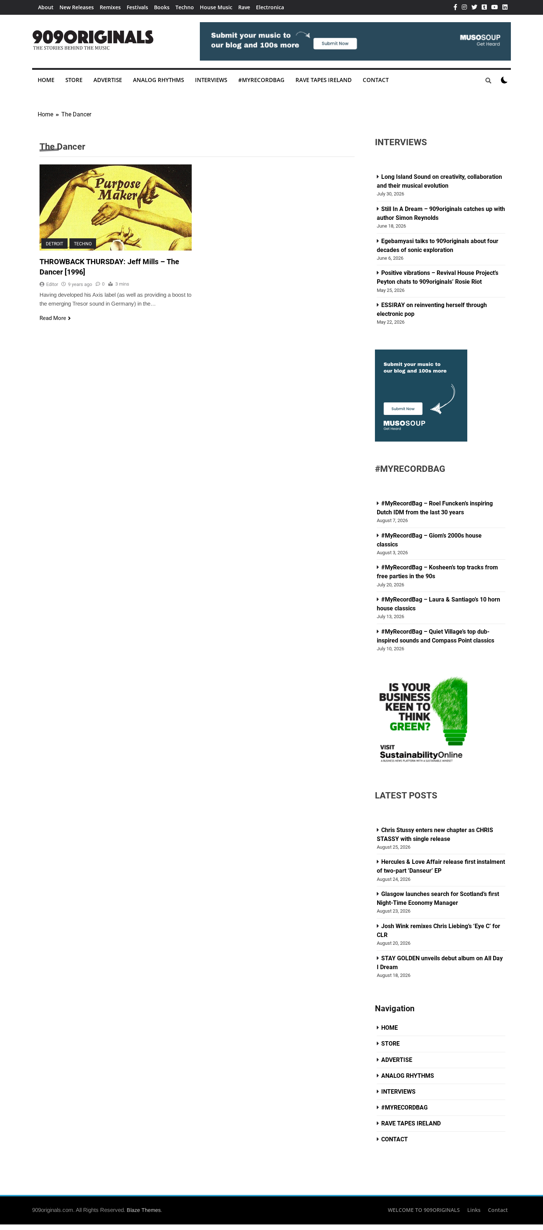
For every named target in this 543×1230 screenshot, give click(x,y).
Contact (498, 1209)
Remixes (110, 7)
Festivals (137, 7)
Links (474, 1209)
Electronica (270, 7)
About (46, 7)
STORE (73, 80)
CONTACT (376, 80)
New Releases (76, 7)
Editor (52, 284)
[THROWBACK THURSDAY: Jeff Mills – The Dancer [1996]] (116, 207)
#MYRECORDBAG (261, 80)
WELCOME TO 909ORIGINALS (424, 1209)
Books (162, 7)
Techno (184, 7)
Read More (53, 318)
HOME (46, 80)
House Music (216, 7)
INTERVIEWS (211, 80)
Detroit (54, 243)
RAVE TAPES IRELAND (324, 80)
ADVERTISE (107, 80)
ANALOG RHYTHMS (158, 80)
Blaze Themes (144, 1210)
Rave (244, 7)
